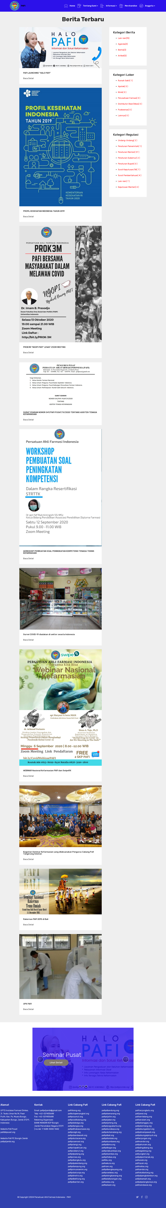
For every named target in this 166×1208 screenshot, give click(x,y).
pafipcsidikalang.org (77, 1120)
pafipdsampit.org (143, 1179)
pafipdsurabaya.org (110, 1129)
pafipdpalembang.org (77, 1163)
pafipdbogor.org (109, 1148)
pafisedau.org (108, 1182)
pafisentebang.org (143, 1116)
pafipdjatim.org (109, 1116)
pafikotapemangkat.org (78, 1113)
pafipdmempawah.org (145, 1132)
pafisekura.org (108, 1163)
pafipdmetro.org (75, 1175)
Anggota (148, 6)
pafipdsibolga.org (75, 1123)
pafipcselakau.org (110, 1172)
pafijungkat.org (142, 1154)
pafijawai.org (141, 1113)
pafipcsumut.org (75, 1116)
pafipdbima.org (108, 1144)
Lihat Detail (56, 1062)
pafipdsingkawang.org (112, 1175)
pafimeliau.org (141, 1166)
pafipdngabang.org (144, 1148)
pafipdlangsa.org (75, 1126)
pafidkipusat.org (7, 1132)
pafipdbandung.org (110, 1110)
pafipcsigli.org (74, 1132)
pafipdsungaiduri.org (144, 1129)
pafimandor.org (142, 1141)
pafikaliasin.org (108, 1185)
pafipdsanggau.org (144, 1123)
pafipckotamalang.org (112, 1132)
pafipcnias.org (74, 1157)
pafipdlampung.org (76, 1166)
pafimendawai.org (143, 1185)
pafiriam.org (107, 1166)
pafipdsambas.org (110, 1154)
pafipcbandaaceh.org (77, 1135)
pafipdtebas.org (109, 1157)
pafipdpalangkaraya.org (146, 1182)
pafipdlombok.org (109, 1138)
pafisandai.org (141, 1169)
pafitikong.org (74, 1110)
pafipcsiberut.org (75, 1151)
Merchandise (130, 6)
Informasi (110, 6)
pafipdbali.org (108, 1135)
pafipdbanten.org (76, 1182)
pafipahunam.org (143, 1144)
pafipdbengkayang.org (112, 1169)
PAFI (23, 6)
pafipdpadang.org (76, 1154)
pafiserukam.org (142, 1120)
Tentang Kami (89, 6)
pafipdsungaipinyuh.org (146, 1135)
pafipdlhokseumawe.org (79, 1129)
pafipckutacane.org (77, 1138)
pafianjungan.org (143, 1138)
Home (72, 6)
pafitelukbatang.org (144, 1172)
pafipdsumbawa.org (111, 1141)
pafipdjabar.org (108, 1120)
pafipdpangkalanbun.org (146, 1175)
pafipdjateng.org (109, 1123)
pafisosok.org (141, 1160)
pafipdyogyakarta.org (111, 1126)
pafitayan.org (141, 1163)
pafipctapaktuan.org (77, 1148)
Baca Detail (28, 78)
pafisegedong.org (143, 1151)
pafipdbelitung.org (76, 1179)
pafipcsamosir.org (76, 1141)
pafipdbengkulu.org (77, 1160)
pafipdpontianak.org (144, 1157)
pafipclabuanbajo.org (111, 1151)
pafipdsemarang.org (111, 1113)
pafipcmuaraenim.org (77, 1169)
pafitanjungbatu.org (144, 1110)
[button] (40, 1059)
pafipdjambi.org (7, 1141)
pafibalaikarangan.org (111, 1179)
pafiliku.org (107, 1160)
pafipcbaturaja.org (76, 1172)
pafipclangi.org (74, 1144)
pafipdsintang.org (143, 1126)
